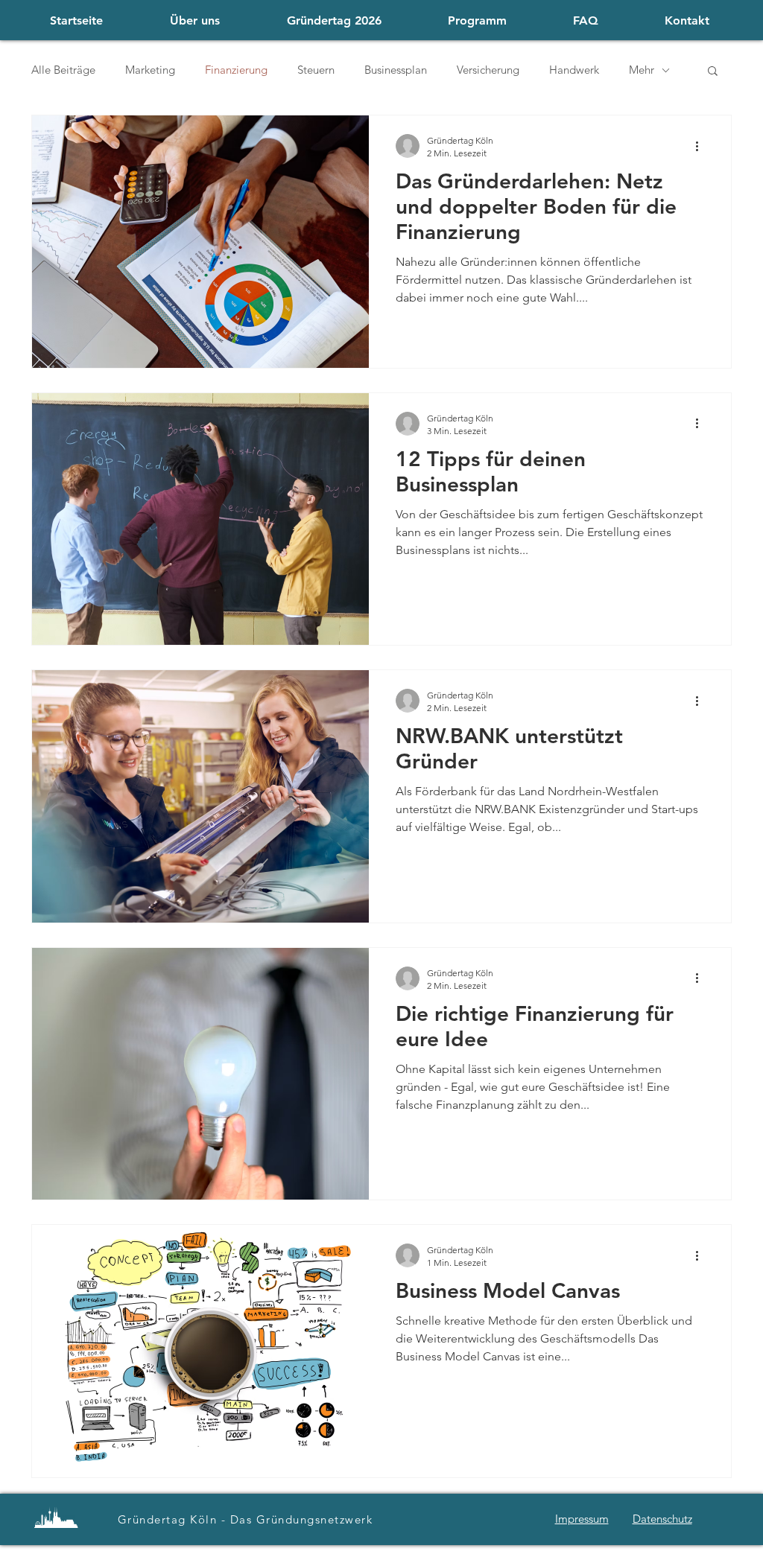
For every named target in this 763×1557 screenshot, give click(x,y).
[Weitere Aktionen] (702, 146)
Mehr (641, 70)
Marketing (150, 70)
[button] (713, 72)
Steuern (316, 70)
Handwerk (574, 70)
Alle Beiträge (63, 70)
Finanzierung (236, 70)
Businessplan (395, 70)
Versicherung (488, 70)
